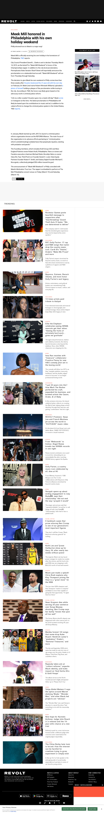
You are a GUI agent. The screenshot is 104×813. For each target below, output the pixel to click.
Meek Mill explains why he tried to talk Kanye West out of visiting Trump (86, 72)
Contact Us (91, 777)
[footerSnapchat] (49, 804)
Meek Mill (20, 179)
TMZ (22, 58)
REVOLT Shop (92, 782)
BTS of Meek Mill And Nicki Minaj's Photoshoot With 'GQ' (87, 94)
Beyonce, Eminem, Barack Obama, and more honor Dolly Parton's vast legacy (57, 276)
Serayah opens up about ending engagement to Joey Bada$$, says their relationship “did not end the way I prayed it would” (57, 496)
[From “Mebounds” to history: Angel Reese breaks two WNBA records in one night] (23, 450)
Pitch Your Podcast (52, 782)
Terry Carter (16, 51)
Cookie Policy (13, 811)
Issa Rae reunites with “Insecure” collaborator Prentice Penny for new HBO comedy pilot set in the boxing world (56, 360)
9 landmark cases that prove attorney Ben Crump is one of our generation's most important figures (57, 524)
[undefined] (87, 62)
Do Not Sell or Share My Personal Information (74, 809)
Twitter (98, 21)
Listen (33, 21)
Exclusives (49, 21)
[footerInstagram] (40, 804)
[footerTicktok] (45, 804)
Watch (28, 21)
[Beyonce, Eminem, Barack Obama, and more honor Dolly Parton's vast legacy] (23, 282)
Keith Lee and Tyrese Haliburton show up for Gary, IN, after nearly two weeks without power (56, 549)
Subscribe (69, 21)
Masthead (71, 777)
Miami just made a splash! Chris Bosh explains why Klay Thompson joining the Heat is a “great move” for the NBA (57, 577)
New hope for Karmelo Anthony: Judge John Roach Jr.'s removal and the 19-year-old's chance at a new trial (57, 721)
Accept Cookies (92, 809)
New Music (48, 414)
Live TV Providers (52, 779)
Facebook (95, 21)
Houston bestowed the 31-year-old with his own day (43, 83)
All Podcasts (50, 777)
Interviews (48, 383)
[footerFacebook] (54, 804)
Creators (61, 21)
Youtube (101, 21)
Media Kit (71, 782)
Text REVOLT (92, 779)
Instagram (87, 21)
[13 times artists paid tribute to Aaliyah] (23, 307)
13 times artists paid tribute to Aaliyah (54, 300)
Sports (47, 321)
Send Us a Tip (72, 779)
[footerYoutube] (64, 804)
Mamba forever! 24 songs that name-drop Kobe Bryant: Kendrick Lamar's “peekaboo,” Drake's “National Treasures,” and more (56, 638)
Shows (23, 21)
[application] (89, 795)
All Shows (50, 775)
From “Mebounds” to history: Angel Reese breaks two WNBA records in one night (57, 445)
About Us (71, 775)
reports (17, 109)
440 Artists (50, 786)
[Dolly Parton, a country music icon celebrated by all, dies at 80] (23, 475)
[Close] (101, 809)
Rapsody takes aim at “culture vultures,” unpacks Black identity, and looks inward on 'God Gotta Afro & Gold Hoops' (57, 669)
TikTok (90, 21)
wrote (61, 98)
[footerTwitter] (59, 804)
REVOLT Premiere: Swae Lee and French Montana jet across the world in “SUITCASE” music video (56, 420)
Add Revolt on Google (37, 51)
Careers (70, 784)
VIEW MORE (87, 99)
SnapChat (92, 21)
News (55, 21)
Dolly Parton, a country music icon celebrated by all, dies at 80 (56, 468)
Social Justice (40, 21)
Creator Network (52, 784)
